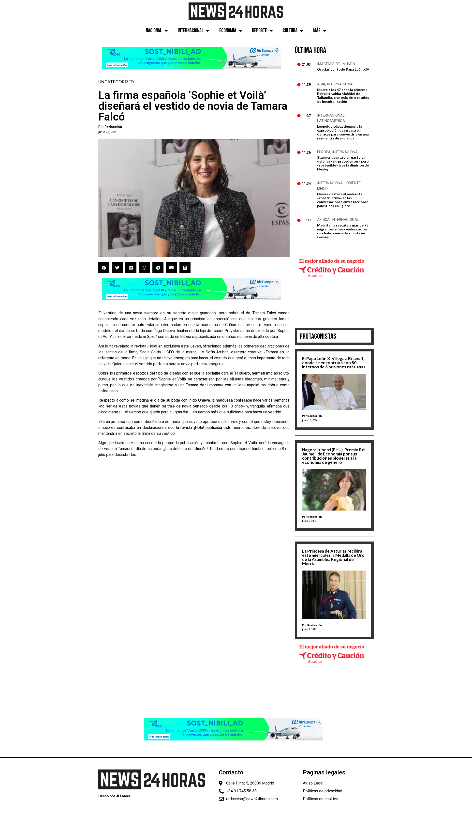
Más (317, 30)
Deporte (259, 30)
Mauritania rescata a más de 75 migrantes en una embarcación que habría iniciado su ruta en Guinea (342, 231)
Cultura (290, 30)
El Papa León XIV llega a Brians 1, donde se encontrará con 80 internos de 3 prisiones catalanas (333, 362)
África (323, 219)
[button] (103, 267)
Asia (321, 84)
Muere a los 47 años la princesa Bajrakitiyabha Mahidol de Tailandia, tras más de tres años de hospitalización (343, 96)
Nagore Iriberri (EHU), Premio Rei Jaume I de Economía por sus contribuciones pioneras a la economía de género (333, 456)
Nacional (154, 30)
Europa (323, 152)
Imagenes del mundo (336, 64)
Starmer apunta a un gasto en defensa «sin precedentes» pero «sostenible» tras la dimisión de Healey (343, 163)
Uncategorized (116, 81)
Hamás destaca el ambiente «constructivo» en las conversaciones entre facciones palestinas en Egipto (343, 200)
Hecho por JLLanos (114, 796)
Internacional (191, 30)
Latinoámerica (331, 121)
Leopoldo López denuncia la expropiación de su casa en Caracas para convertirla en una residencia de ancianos (343, 132)
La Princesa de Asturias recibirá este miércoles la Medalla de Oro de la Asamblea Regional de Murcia (333, 557)
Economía (227, 30)
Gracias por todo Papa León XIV (343, 69)
